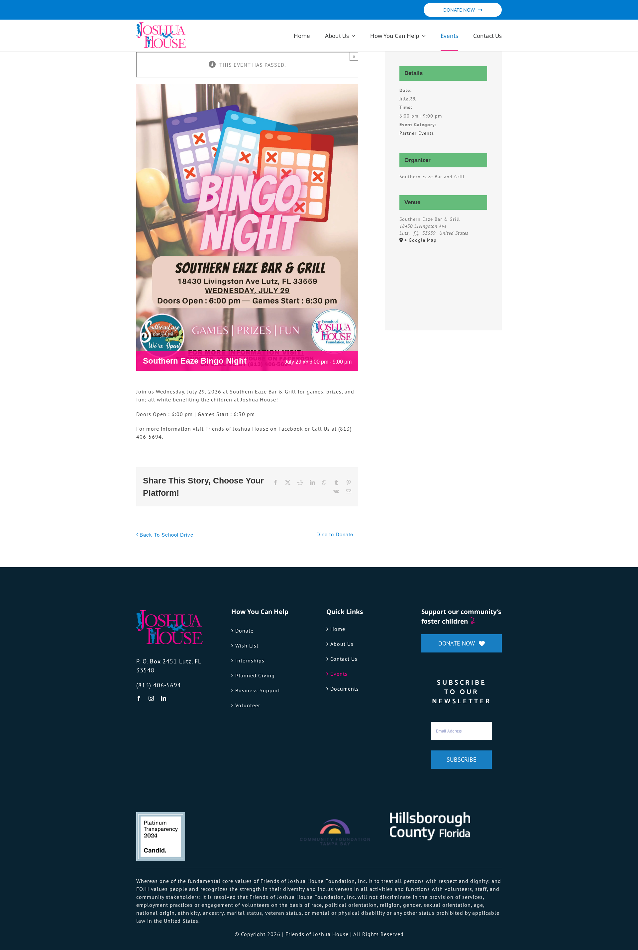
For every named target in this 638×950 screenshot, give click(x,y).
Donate (244, 630)
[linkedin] (163, 698)
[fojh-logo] (169, 613)
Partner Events (416, 133)
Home (337, 629)
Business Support (257, 690)
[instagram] (151, 698)
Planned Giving (255, 675)
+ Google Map (420, 240)
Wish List (247, 645)
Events (339, 673)
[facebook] (139, 698)
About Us (342, 644)
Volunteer (247, 705)
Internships (250, 660)
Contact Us (344, 658)
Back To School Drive (166, 534)
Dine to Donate (334, 534)
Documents (344, 688)
